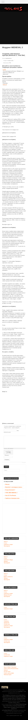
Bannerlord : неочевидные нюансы (13, 487)
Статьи (5, 543)
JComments (24, 462)
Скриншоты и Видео (8, 559)
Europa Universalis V (10, 489)
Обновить (7, 455)
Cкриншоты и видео (8, 593)
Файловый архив (7, 674)
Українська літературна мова (12, 498)
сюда (21, 715)
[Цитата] (6, 434)
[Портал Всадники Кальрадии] (4, 687)
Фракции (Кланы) (7, 595)
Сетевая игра (7, 624)
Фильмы (7, 484)
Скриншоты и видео (8, 544)
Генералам (6, 621)
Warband (6, 670)
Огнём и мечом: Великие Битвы (11, 668)
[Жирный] (4, 434)
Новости (6, 541)
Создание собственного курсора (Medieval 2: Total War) (13, 54)
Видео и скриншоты (8, 576)
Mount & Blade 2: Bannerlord (10, 667)
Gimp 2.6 (5, 84)
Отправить (7, 459)
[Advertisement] (14, 26)
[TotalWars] (13, 9)
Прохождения (7, 546)
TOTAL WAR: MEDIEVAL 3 (11, 492)
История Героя (7, 671)
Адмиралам (6, 622)
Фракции (6, 561)
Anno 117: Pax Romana (10, 495)
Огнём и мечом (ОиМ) (9, 673)
